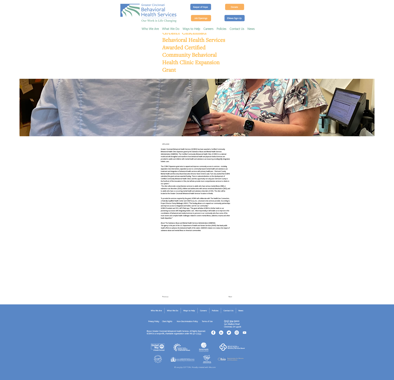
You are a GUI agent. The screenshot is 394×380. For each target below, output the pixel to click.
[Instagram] (237, 332)
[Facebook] (213, 332)
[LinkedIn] (221, 332)
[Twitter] (229, 332)
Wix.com (212, 367)
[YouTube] (244, 332)
